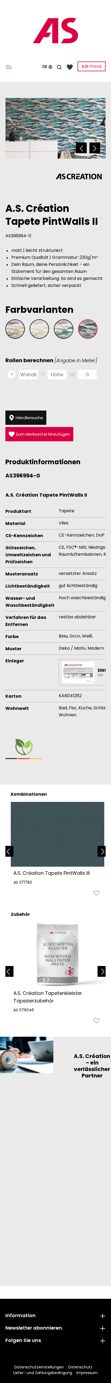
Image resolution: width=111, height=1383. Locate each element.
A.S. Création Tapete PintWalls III (51, 873)
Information (20, 1315)
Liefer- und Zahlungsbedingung (42, 1372)
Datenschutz (80, 1367)
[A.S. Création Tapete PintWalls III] (57, 834)
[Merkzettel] (69, 67)
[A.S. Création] (79, 176)
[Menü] (10, 67)
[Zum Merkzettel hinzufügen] (96, 894)
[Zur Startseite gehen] (55, 30)
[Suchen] (59, 66)
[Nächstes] (94, 148)
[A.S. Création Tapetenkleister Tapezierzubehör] (57, 954)
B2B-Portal (91, 66)
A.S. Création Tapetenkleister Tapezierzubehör (47, 997)
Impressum (87, 1372)
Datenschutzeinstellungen (39, 1367)
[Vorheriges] (81, 148)
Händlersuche (29, 418)
